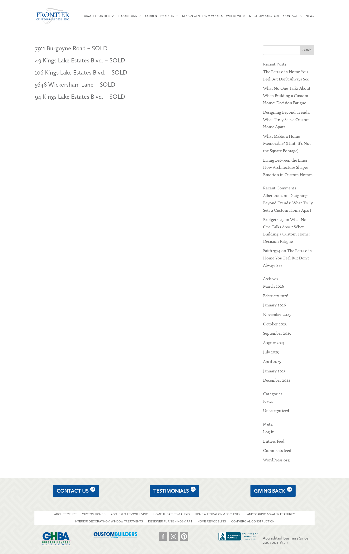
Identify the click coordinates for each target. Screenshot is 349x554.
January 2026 (274, 305)
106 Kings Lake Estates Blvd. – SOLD (81, 72)
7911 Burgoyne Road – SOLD (71, 48)
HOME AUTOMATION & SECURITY (217, 514)
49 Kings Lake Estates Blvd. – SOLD (80, 60)
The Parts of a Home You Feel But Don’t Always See (287, 258)
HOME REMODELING (212, 521)
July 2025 (271, 352)
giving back (269, 491)
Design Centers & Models (202, 16)
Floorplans (127, 16)
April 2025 (272, 362)
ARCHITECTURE (65, 514)
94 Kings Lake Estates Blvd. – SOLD (80, 96)
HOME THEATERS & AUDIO (171, 514)
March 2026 (273, 286)
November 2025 (277, 315)
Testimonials (171, 491)
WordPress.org (276, 460)
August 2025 (273, 343)
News (310, 16)
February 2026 (275, 296)
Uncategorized (276, 411)
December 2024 (276, 380)
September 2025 (277, 333)
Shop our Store (267, 16)
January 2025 (274, 371)
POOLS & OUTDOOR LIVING (129, 514)
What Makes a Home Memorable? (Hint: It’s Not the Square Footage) (287, 143)
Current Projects (159, 16)
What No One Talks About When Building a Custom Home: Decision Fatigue (286, 95)
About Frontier (97, 16)
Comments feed (277, 451)
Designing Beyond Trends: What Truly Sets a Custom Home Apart (286, 119)
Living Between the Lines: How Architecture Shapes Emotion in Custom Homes (287, 167)
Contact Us (292, 16)
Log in (268, 432)
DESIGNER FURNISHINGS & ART (170, 521)
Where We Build (238, 16)
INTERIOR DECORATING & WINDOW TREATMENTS (109, 521)
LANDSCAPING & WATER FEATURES (270, 514)
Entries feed (273, 441)
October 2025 (275, 324)
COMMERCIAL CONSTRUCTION (252, 521)
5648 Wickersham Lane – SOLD (75, 84)
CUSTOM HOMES (93, 514)
